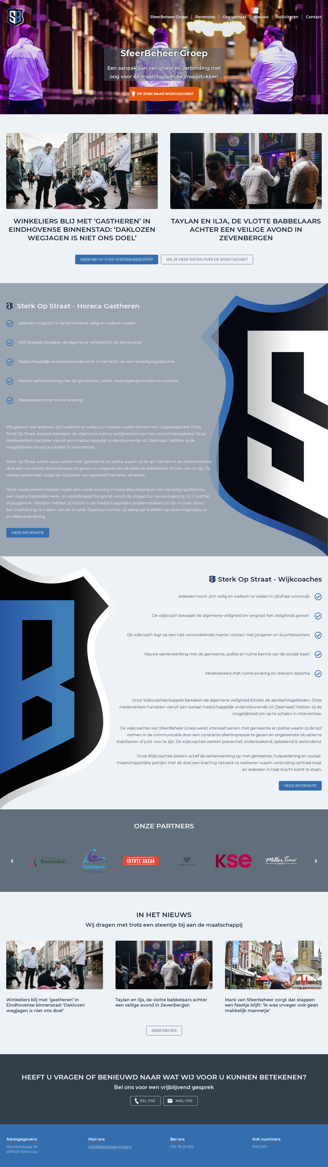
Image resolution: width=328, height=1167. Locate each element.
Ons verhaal (234, 17)
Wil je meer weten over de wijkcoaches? (207, 259)
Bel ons (147, 1101)
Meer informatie (28, 533)
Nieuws (261, 17)
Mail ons (184, 1101)
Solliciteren (287, 17)
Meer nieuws (164, 1030)
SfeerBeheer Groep (169, 17)
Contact (314, 17)
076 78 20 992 (182, 1147)
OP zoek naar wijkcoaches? (165, 94)
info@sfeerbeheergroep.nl (110, 1147)
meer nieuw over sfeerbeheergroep (116, 259)
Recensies (205, 17)
